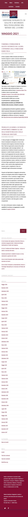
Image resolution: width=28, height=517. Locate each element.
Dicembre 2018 (5, 395)
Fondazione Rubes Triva (21, 90)
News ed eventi (10, 53)
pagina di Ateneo (11, 209)
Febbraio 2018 (5, 419)
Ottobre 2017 (4, 432)
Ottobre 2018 (4, 402)
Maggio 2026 (4, 284)
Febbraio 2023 (5, 328)
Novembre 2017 (5, 429)
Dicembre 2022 (5, 335)
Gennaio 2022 (5, 351)
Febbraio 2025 (5, 301)
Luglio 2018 (4, 409)
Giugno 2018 (4, 412)
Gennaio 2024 (5, 311)
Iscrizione (11, 6)
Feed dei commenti (6, 459)
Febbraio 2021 (5, 375)
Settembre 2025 (5, 291)
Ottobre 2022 (4, 338)
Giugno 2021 (4, 362)
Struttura (17, 3)
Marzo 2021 (4, 372)
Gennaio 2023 (5, 331)
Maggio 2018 (4, 415)
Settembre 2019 (5, 392)
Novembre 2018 (5, 398)
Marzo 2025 (4, 298)
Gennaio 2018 (4, 422)
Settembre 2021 (5, 358)
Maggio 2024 (4, 308)
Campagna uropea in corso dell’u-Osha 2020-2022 (13, 94)
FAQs (6, 3)
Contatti (17, 6)
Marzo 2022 (4, 345)
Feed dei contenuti (6, 455)
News (10, 3)
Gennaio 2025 (5, 304)
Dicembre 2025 (5, 288)
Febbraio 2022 (5, 348)
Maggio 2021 (4, 365)
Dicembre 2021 (5, 355)
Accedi (3, 452)
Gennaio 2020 (5, 382)
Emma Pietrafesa (5, 53)
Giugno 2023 (4, 318)
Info (22, 3)
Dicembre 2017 (5, 425)
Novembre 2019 (5, 385)
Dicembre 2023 (5, 314)
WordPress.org (5, 462)
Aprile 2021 (4, 368)
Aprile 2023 (4, 321)
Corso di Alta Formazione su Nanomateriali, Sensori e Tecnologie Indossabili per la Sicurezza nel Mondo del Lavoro (13, 266)
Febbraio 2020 (5, 378)
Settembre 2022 (5, 341)
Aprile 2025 (4, 294)
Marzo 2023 (4, 325)
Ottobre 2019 (4, 388)
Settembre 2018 (5, 405)
